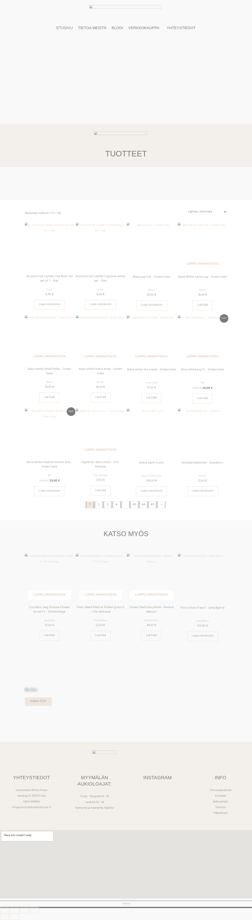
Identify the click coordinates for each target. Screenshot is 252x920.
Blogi (117, 28)
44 (143, 504)
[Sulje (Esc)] (34, 910)
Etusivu (64, 28)
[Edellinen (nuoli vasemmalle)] (4, 917)
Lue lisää (202, 305)
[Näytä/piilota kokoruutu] (14, 910)
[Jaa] (24, 910)
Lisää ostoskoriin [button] (49, 304)
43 (134, 504)
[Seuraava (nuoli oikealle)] (14, 917)
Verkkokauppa (143, 28)
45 (152, 504)
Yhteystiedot (181, 28)
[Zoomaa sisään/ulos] (4, 910)
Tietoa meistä (92, 28)
